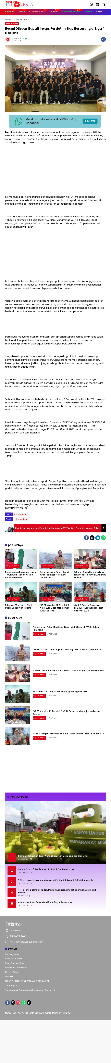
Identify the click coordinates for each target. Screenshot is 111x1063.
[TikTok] (29, 1002)
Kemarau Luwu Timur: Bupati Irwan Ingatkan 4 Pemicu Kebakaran (54, 575)
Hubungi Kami (12, 954)
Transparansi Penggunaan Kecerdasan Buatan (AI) (30, 990)
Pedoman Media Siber (16, 967)
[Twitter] (92, 537)
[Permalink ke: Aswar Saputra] (8, 39)
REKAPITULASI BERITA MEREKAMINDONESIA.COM (27, 981)
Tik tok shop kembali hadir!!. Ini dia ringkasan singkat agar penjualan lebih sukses (57, 891)
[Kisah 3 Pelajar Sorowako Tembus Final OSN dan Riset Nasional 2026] (90, 592)
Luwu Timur (21, 514)
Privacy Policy (12, 972)
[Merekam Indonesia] (19, 4)
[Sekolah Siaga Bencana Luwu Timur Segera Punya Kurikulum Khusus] (90, 559)
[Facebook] (86, 537)
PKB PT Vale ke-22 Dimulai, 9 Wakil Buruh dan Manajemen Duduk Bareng (54, 608)
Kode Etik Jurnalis (13, 958)
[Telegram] (97, 537)
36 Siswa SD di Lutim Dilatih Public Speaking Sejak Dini (19, 606)
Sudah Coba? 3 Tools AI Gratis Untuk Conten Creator (46, 869)
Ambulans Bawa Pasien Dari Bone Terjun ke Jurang (45, 902)
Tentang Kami (12, 985)
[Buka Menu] (97, 4)
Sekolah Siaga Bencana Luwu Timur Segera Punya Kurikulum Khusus (90, 575)
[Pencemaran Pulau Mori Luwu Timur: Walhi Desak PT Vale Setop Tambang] (21, 559)
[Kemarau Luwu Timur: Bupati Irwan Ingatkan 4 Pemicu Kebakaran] (55, 559)
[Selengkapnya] (55, 924)
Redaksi (9, 976)
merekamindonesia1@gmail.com (26, 941)
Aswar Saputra (18, 38)
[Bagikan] (103, 39)
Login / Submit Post (15, 963)
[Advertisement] (55, 174)
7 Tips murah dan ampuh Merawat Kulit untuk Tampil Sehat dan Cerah (55, 880)
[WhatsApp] (103, 537)
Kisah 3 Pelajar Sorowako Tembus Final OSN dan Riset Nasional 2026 (88, 608)
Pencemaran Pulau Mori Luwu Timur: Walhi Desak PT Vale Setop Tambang (20, 575)
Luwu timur (22, 519)
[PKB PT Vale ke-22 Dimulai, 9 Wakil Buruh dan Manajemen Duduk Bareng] (55, 592)
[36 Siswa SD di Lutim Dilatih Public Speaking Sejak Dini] (21, 592)
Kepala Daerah (12, 24)
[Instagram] (18, 1002)
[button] (91, 4)
